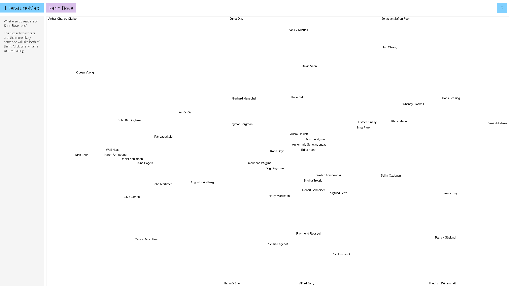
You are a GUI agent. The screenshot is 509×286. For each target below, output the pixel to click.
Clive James (133, 197)
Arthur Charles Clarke (62, 18)
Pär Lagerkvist (164, 135)
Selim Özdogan (391, 175)
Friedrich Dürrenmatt (442, 283)
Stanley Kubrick (292, 29)
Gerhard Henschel (250, 96)
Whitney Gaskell (411, 102)
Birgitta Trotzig (313, 179)
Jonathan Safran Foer (398, 18)
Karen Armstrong (114, 156)
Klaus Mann (398, 120)
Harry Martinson (281, 195)
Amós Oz (186, 111)
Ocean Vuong (76, 78)
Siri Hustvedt (342, 253)
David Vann (307, 65)
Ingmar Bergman (240, 124)
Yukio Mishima (497, 125)
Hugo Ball (299, 97)
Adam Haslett (297, 133)
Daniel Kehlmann (132, 161)
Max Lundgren (314, 139)
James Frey (450, 192)
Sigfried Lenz (339, 192)
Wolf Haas (112, 152)
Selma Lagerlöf (275, 243)
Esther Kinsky (367, 122)
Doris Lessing (447, 94)
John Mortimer (162, 184)
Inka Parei (363, 127)
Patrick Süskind (446, 237)
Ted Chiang (401, 50)
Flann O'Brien (234, 283)
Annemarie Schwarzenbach (310, 144)
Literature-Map (22, 8)
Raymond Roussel (311, 233)
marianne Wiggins (259, 162)
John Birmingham (129, 121)
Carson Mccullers (141, 237)
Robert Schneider (314, 189)
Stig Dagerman (273, 168)
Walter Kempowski (329, 174)
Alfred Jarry (309, 283)
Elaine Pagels (143, 165)
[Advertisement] (22, 116)
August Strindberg (200, 181)
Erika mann (308, 149)
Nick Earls (81, 155)
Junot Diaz (244, 18)
